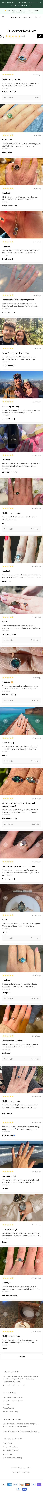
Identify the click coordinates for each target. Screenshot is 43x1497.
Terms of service (8, 1408)
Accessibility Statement (11, 1450)
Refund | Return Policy (10, 1412)
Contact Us (6, 1404)
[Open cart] (40, 17)
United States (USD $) (21, 1467)
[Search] (36, 17)
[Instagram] (8, 1385)
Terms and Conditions (10, 1447)
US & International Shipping (12, 1458)
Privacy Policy (7, 1443)
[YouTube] (18, 1385)
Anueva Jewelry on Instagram (13, 1401)
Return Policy (7, 1454)
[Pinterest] (13, 1385)
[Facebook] (3, 1385)
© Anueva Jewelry (21, 1472)
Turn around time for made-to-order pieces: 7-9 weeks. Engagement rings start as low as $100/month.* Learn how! (21, 3)
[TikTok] (23, 1385)
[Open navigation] (3, 17)
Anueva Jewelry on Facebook (13, 1397)
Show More (6, 88)
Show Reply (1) (8, 97)
